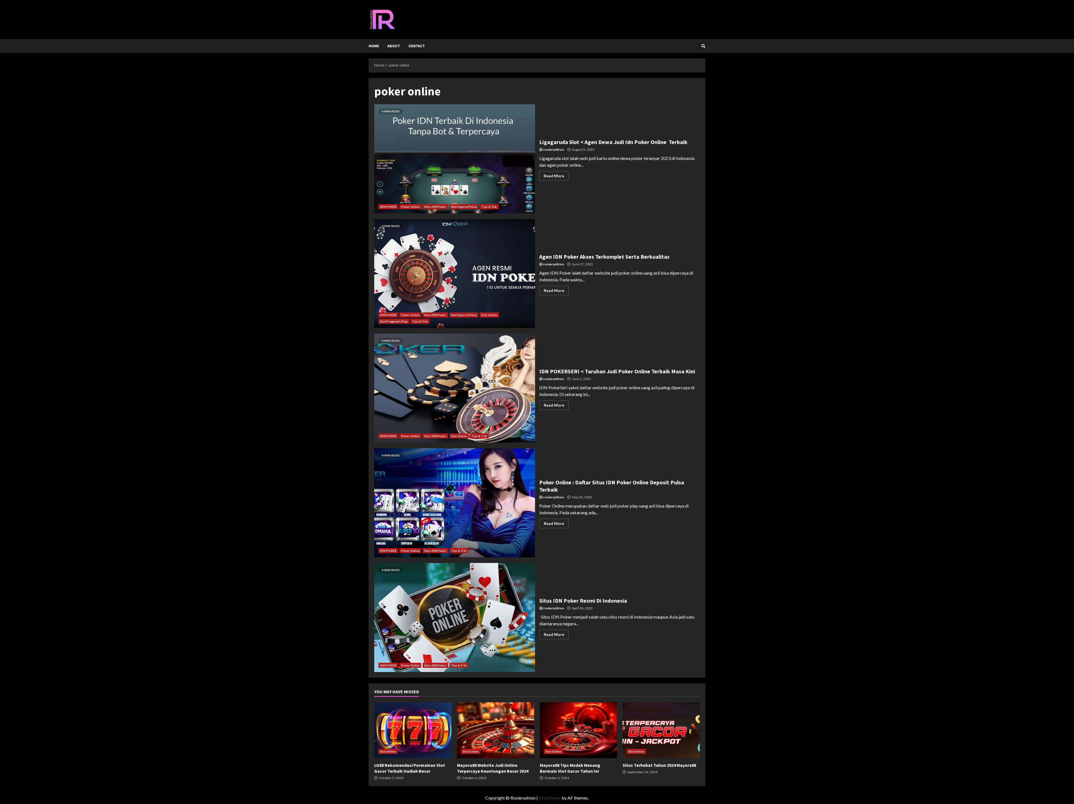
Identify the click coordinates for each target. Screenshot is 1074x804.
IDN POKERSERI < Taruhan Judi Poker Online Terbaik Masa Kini (454, 388)
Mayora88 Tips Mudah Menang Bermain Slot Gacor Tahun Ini (578, 730)
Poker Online (410, 206)
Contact (416, 45)
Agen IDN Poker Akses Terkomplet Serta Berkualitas (454, 273)
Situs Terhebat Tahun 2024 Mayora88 (661, 730)
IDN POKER (388, 206)
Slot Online (489, 315)
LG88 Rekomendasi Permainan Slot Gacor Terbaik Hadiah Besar (412, 730)
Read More (554, 175)
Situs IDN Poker (435, 206)
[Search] (703, 46)
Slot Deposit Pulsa (464, 206)
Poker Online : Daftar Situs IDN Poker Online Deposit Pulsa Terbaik (454, 502)
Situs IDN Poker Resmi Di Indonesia (454, 617)
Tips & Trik (489, 206)
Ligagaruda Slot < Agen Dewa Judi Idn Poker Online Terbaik (454, 158)
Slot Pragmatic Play (394, 321)
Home (374, 45)
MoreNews (550, 797)
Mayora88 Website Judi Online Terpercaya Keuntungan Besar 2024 (495, 730)
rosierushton (553, 149)
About (393, 45)
